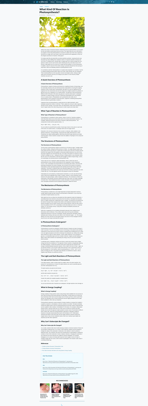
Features (65, 2)
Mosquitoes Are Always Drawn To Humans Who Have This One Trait (44, 396)
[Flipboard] (112, 2)
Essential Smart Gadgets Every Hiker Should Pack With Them (67, 396)
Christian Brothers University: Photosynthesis (51, 348)
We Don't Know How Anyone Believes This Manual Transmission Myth (79, 396)
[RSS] (113, 2)
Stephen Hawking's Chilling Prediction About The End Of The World (56, 396)
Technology (59, 2)
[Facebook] (110, 2)
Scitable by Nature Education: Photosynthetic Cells (52, 346)
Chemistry (47, 6)
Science (52, 2)
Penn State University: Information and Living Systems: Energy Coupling (57, 350)
